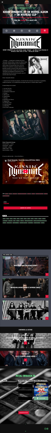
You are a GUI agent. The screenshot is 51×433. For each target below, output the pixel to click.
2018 (7, 193)
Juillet (15, 193)
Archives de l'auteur (25, 208)
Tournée (30, 222)
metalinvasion (29, 220)
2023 (25, 218)
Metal (30, 8)
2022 (22, 218)
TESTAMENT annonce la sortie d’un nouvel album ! (26, 309)
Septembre (16, 222)
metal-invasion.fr (25, 376)
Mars (18, 220)
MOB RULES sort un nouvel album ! (26, 266)
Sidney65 (23, 20)
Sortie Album (39, 193)
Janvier (5, 220)
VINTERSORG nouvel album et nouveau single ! (25, 287)
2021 (18, 218)
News (34, 8)
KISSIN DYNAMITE (22, 193)
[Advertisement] (25, 237)
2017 (4, 218)
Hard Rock (24, 8)
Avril (43, 218)
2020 (15, 218)
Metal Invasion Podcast (40, 220)
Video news (6, 195)
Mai (14, 220)
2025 (32, 218)
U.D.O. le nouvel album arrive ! (25, 356)
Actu (10, 193)
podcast (9, 222)
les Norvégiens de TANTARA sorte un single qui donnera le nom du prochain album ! (26, 338)
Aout (40, 218)
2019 (11, 218)
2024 (29, 218)
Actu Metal (18, 8)
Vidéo (45, 193)
